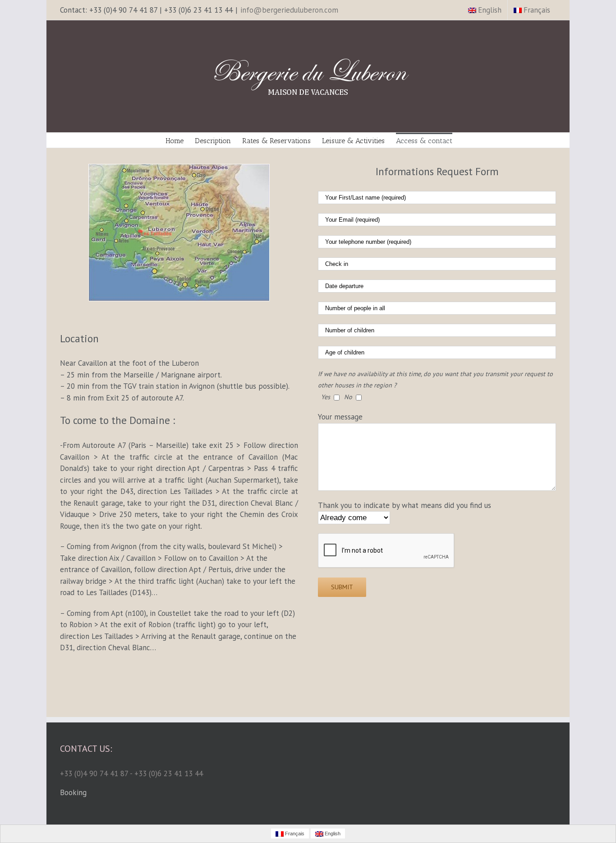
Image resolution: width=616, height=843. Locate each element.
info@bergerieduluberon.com (289, 10)
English (489, 10)
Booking (73, 792)
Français (537, 10)
